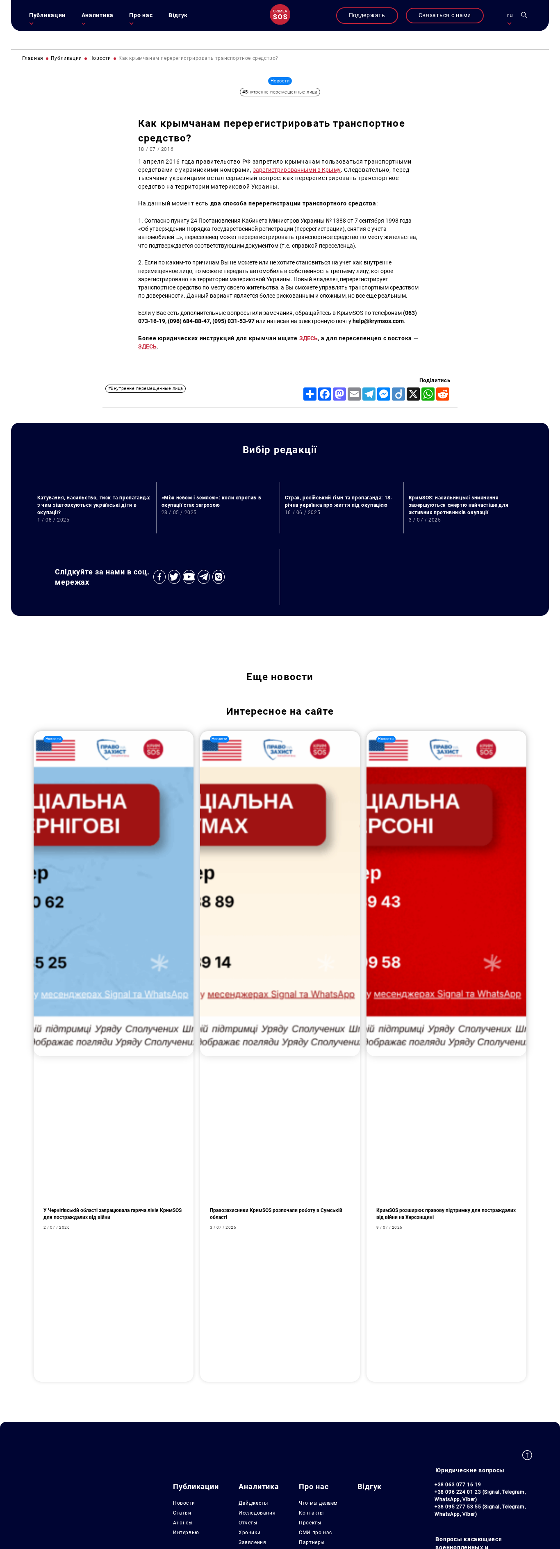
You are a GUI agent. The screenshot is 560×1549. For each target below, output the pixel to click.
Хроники (249, 1532)
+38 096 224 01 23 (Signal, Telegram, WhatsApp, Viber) (480, 1495)
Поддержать (367, 15)
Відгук (178, 15)
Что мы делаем (318, 1503)
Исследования (257, 1513)
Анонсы (183, 1523)
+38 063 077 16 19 (458, 1484)
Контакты (311, 1513)
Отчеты (248, 1523)
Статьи (182, 1513)
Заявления (252, 1542)
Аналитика (98, 15)
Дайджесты (253, 1503)
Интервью (186, 1532)
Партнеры (312, 1542)
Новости (184, 1503)
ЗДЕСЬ (308, 338)
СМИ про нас (315, 1532)
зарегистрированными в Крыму (297, 169)
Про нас (141, 15)
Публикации (47, 15)
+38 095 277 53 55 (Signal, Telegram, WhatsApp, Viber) (480, 1510)
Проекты (310, 1523)
